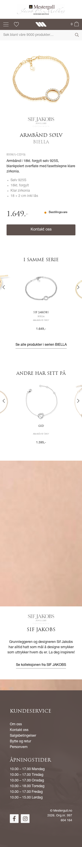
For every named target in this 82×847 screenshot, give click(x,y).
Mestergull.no (62, 810)
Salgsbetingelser (23, 736)
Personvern (19, 747)
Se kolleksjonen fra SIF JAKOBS (41, 665)
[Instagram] (25, 818)
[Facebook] (14, 818)
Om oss (16, 724)
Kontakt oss (41, 230)
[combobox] (41, 35)
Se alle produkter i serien (41, 345)
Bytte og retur (20, 741)
